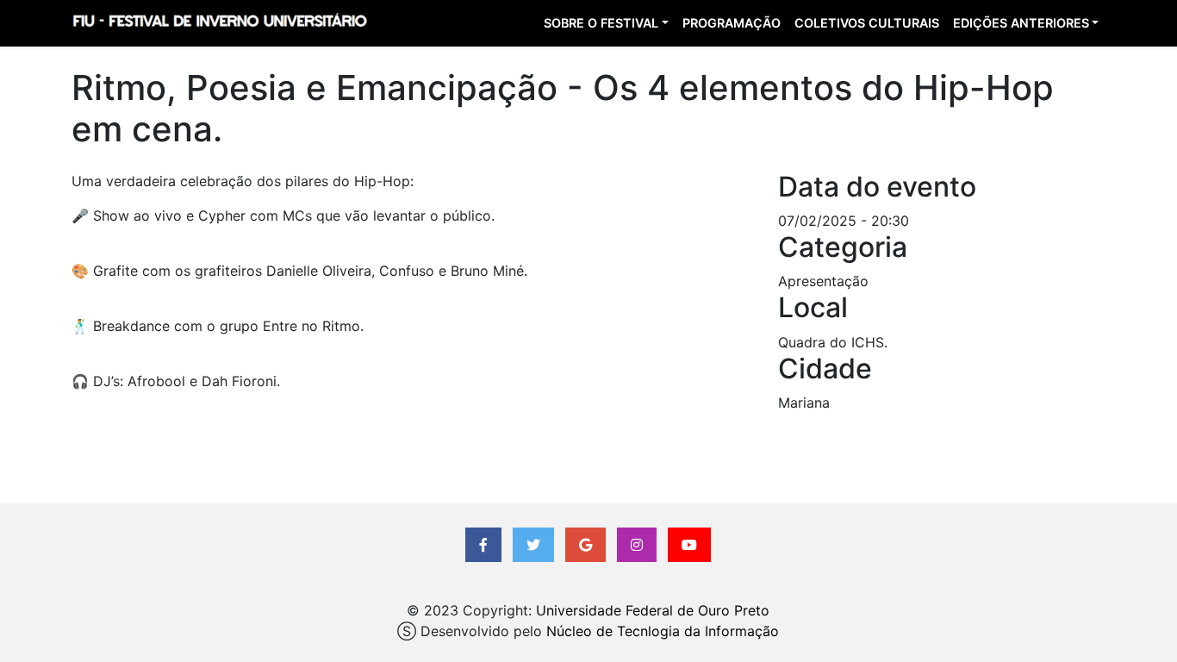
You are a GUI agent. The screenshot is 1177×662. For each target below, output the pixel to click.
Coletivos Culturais (866, 23)
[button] (483, 545)
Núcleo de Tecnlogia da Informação (662, 631)
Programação (731, 23)
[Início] (219, 23)
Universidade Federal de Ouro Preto (652, 610)
